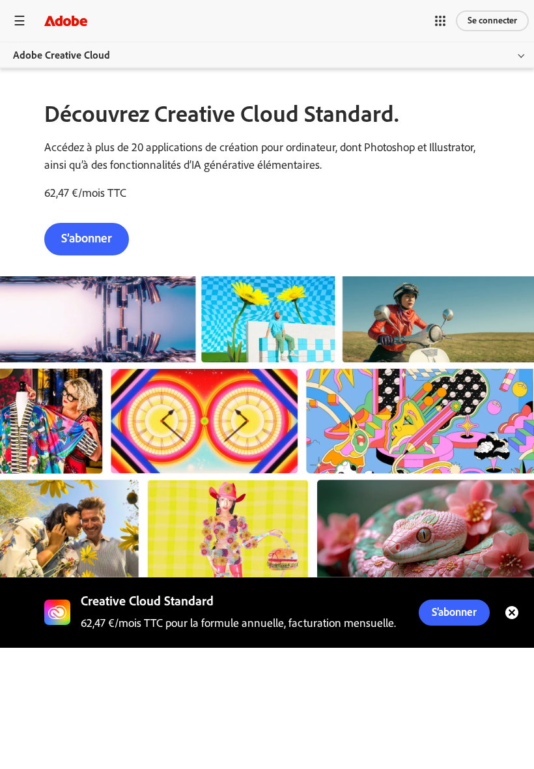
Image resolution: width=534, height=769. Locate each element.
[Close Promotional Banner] (511, 612)
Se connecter (492, 20)
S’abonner (86, 238)
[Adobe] (65, 20)
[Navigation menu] (19, 20)
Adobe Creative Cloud (61, 55)
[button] (440, 20)
